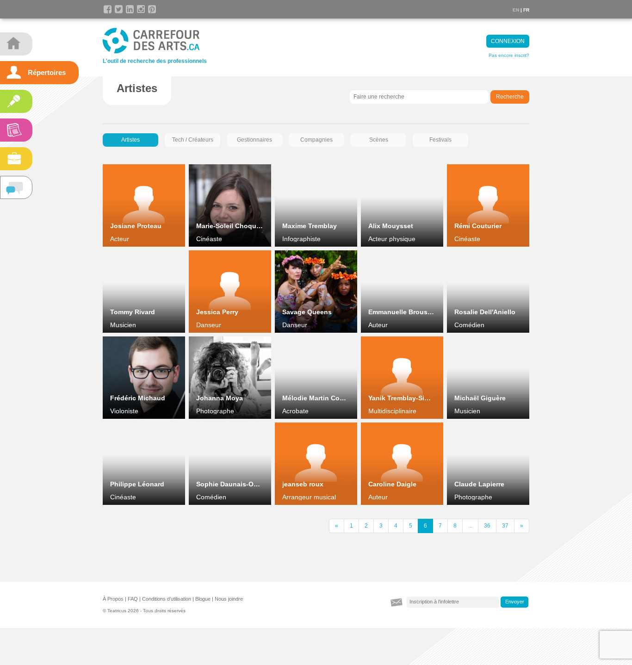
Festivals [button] (440, 140)
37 (505, 525)
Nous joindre (229, 599)
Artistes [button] (130, 140)
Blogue (203, 599)
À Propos (113, 599)
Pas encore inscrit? (509, 55)
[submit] (514, 602)
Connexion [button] (508, 41)
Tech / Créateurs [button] (192, 140)
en (516, 9)
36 (487, 525)
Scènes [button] (378, 140)
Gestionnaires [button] (254, 140)
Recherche (510, 96)
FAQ (133, 599)
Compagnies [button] (316, 140)
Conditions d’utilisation (166, 599)
